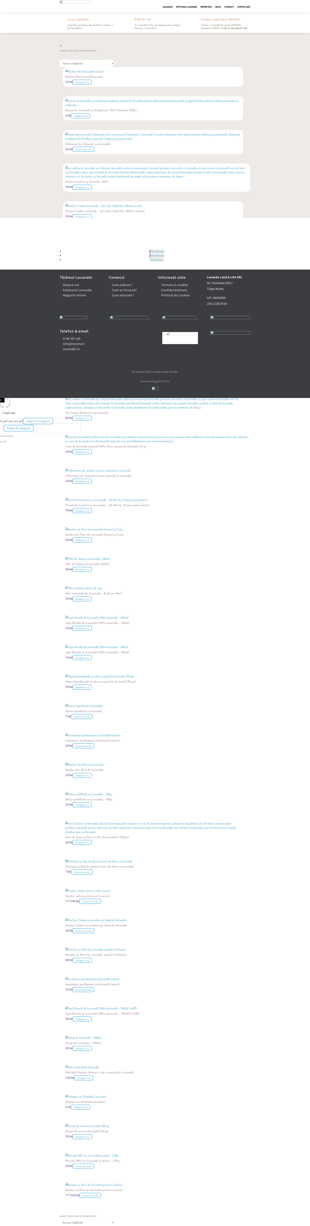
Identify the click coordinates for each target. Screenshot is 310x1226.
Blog (218, 6)
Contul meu (243, 6)
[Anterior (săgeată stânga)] (1, 441)
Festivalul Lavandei (186, 6)
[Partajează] (8, 436)
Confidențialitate (174, 290)
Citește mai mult (83, 149)
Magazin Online (74, 295)
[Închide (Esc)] (11, 436)
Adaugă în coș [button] (82, 82)
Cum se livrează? (124, 290)
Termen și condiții (174, 285)
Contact (229, 6)
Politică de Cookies (175, 295)
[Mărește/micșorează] (1, 436)
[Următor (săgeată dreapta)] (4, 441)
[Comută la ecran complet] (4, 436)
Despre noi (206, 6)
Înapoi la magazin (18, 428)
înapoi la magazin (37, 421)
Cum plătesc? (122, 285)
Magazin (168, 6)
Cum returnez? (123, 295)
